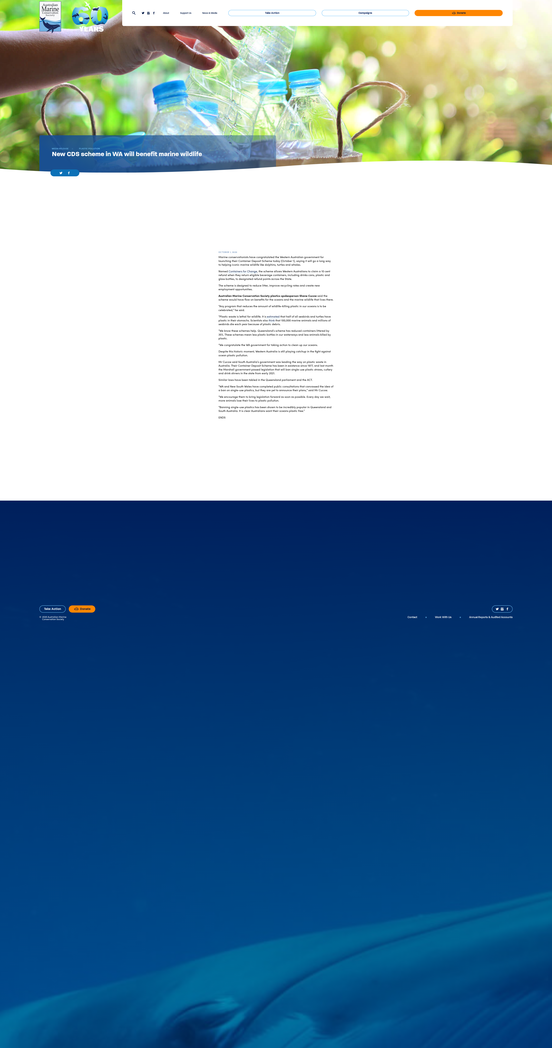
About (166, 13)
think (271, 320)
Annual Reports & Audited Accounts (491, 617)
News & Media (209, 13)
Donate (461, 13)
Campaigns (365, 13)
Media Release (60, 148)
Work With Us (443, 617)
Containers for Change (242, 271)
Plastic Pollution (89, 148)
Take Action (272, 13)
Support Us (185, 13)
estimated (273, 316)
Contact (412, 617)
